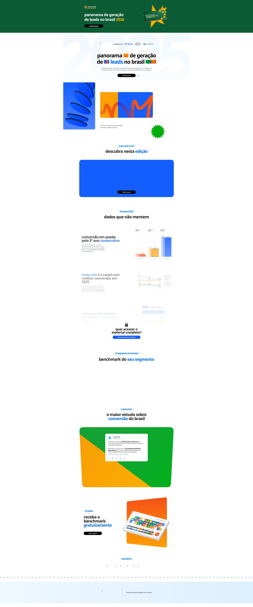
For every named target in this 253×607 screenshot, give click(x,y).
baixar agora (126, 75)
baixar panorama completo (126, 337)
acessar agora (93, 26)
